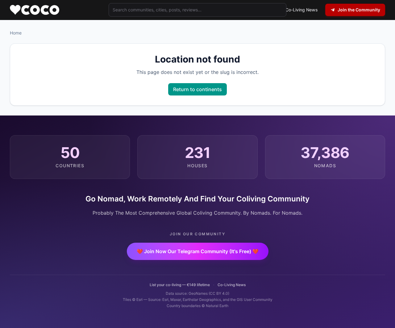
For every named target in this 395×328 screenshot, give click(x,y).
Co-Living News (232, 284)
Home (16, 32)
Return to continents (197, 89)
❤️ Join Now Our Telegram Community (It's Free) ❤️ (198, 251)
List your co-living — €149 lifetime (180, 284)
